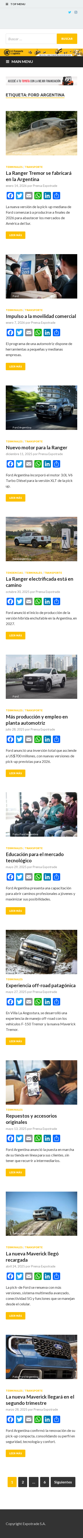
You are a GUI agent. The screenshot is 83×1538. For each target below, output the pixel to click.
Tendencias (14, 572)
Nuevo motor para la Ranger (36, 447)
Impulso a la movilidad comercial (41, 316)
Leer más (15, 235)
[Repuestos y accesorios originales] (41, 1084)
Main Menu (22, 61)
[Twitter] (69, 12)
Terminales (14, 167)
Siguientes (63, 1482)
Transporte (34, 167)
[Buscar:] (41, 39)
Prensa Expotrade (45, 186)
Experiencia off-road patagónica (41, 985)
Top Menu (17, 4)
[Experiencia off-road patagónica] (41, 954)
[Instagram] (75, 12)
